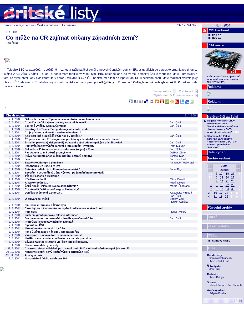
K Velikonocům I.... (36, 182)
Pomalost (31, 211)
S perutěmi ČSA (35, 225)
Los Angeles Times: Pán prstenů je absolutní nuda (56, 129)
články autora (162, 91)
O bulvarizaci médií (37, 198)
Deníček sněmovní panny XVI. (43, 192)
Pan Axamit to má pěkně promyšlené (48, 152)
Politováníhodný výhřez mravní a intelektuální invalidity (59, 145)
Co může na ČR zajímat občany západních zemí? (55, 122)
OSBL (212, 235)
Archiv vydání (219, 158)
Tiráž (211, 248)
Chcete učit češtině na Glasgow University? (52, 189)
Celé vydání (217, 152)
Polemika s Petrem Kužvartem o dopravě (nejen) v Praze (60, 149)
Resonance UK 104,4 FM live (42, 165)
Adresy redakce (34, 255)
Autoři (213, 217)
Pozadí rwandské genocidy (42, 245)
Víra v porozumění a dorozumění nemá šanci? (53, 235)
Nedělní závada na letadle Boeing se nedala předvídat (58, 238)
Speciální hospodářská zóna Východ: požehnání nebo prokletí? (65, 172)
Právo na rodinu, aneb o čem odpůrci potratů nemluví (58, 155)
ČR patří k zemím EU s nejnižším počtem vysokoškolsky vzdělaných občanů (72, 139)
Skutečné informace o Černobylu (45, 205)
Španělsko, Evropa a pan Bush (44, 162)
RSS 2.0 (216, 38)
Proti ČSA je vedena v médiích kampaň (49, 221)
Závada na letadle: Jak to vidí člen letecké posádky (56, 241)
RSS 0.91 (217, 35)
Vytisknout (161, 95)
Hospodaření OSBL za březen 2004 (46, 258)
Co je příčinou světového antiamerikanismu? (53, 132)
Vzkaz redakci (219, 226)
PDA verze (216, 45)
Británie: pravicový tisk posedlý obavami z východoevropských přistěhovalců (73, 142)
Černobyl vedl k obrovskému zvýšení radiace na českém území (64, 208)
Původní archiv (220, 207)
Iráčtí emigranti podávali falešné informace (51, 215)
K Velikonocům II (35, 179)
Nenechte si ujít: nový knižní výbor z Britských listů (57, 251)
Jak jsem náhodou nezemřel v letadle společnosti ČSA (59, 218)
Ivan (27, 159)
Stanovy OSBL (221, 240)
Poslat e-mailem (183, 95)
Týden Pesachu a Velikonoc (42, 175)
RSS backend (218, 30)
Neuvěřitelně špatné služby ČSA (45, 228)
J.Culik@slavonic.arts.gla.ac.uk (152, 82)
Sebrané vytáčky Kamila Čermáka (45, 125)
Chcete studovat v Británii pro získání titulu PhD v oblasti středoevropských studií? (77, 248)
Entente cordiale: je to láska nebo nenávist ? (53, 169)
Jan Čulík (12, 43)
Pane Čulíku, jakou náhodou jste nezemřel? (52, 231)
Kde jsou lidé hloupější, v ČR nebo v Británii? (53, 135)
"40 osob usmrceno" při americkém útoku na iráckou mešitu (62, 119)
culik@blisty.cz (107, 82)
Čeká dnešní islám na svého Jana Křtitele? (51, 185)
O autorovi (186, 91)
